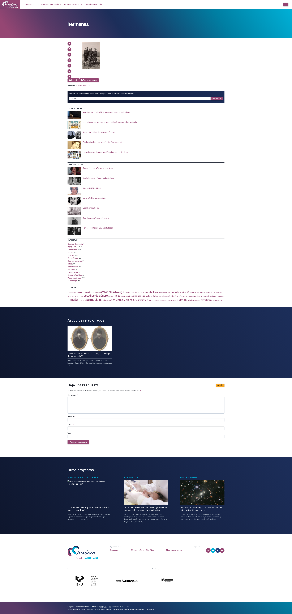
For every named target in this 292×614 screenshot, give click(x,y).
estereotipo (79, 296)
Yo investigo (72, 281)
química (182, 299)
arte (89, 292)
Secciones (114, 550)
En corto (71, 252)
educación (210, 292)
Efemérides (72, 250)
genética (133, 296)
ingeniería (191, 296)
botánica (155, 292)
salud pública (196, 300)
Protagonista (73, 272)
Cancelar (220, 385)
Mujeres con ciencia (174, 550)
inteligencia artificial (201, 296)
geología (141, 296)
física (116, 295)
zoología (219, 300)
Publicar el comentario (78, 442)
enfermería (219, 292)
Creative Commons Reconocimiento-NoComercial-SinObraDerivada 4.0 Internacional (127, 609)
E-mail (71, 425)
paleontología (154, 300)
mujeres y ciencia (124, 299)
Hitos (70, 264)
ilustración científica (170, 296)
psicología (172, 300)
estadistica (71, 296)
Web (69, 433)
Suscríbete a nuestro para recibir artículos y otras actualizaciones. (102, 94)
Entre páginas (73, 258)
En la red (71, 255)
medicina (96, 300)
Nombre (71, 416)
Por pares (71, 269)
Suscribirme (216, 98)
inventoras (212, 296)
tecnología (206, 300)
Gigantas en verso (75, 261)
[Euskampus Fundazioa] (127, 581)
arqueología (82, 292)
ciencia (173, 292)
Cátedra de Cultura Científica (142, 550)
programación (164, 300)
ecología (203, 292)
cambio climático (165, 292)
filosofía (110, 296)
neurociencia (141, 300)
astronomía (107, 292)
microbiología (107, 300)
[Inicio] (10, 4)
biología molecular (131, 292)
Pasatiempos (73, 267)
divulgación (194, 292)
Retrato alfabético (75, 275)
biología (120, 292)
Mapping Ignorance (189, 478)
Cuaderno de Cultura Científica (83, 478)
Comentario (73, 395)
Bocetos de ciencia (75, 244)
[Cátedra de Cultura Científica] (88, 581)
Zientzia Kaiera (131, 478)
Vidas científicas (74, 278)
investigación (220, 296)
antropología (72, 292)
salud (190, 300)
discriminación (183, 292)
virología (213, 300)
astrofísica (95, 292)
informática (183, 296)
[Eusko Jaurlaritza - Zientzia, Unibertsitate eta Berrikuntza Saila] (167, 581)
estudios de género (96, 295)
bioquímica (144, 292)
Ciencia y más (73, 247)
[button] (69, 44)
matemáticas (80, 300)
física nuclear (125, 296)
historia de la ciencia (154, 296)
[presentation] (146, 115)
